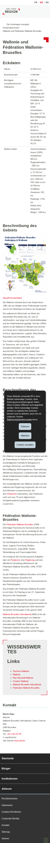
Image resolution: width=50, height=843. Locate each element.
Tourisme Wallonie (21, 671)
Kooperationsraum (11, 27)
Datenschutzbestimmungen (19, 419)
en (47, 2)
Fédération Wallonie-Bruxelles (19, 524)
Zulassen (25, 426)
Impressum (7, 805)
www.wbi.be (19, 740)
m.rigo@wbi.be (9, 737)
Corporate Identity (10, 818)
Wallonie (16, 674)
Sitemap (6, 832)
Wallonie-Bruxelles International (17, 614)
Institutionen (10, 778)
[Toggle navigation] (45, 11)
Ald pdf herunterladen (12, 298)
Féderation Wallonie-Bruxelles (26, 688)
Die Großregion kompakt (18, 24)
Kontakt (5, 825)
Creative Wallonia (20, 681)
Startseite (8, 758)
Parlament (12, 494)
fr (35, 2)
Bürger (6, 768)
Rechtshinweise (10, 798)
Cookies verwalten (25, 444)
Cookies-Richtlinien (11, 812)
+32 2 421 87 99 (14, 734)
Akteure (7, 788)
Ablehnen (25, 435)
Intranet (5, 838)
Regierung (30, 560)
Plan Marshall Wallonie (23, 678)
